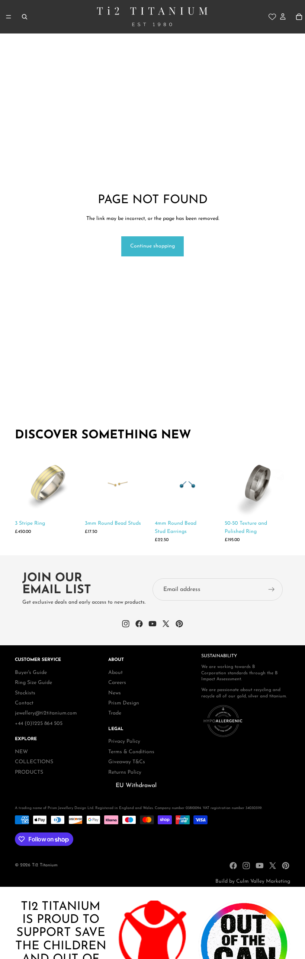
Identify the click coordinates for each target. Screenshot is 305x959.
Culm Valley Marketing (263, 881)
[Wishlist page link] (272, 16)
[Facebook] (233, 865)
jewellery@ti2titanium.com (46, 713)
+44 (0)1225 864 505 (38, 723)
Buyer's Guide (31, 672)
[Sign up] (271, 590)
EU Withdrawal (136, 786)
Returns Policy (124, 772)
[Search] (24, 17)
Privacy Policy (124, 742)
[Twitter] (272, 865)
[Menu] (8, 16)
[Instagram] (246, 865)
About (115, 672)
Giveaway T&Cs (126, 762)
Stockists (25, 693)
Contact (24, 703)
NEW (21, 752)
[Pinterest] (285, 865)
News (114, 693)
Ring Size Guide (33, 682)
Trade (114, 713)
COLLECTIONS (34, 762)
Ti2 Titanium (45, 865)
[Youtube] (259, 865)
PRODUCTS (29, 772)
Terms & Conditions (131, 752)
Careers (117, 682)
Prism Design (123, 703)
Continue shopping (152, 246)
